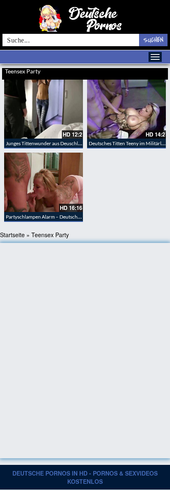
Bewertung (156, 72)
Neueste (121, 72)
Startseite (12, 235)
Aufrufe (138, 72)
